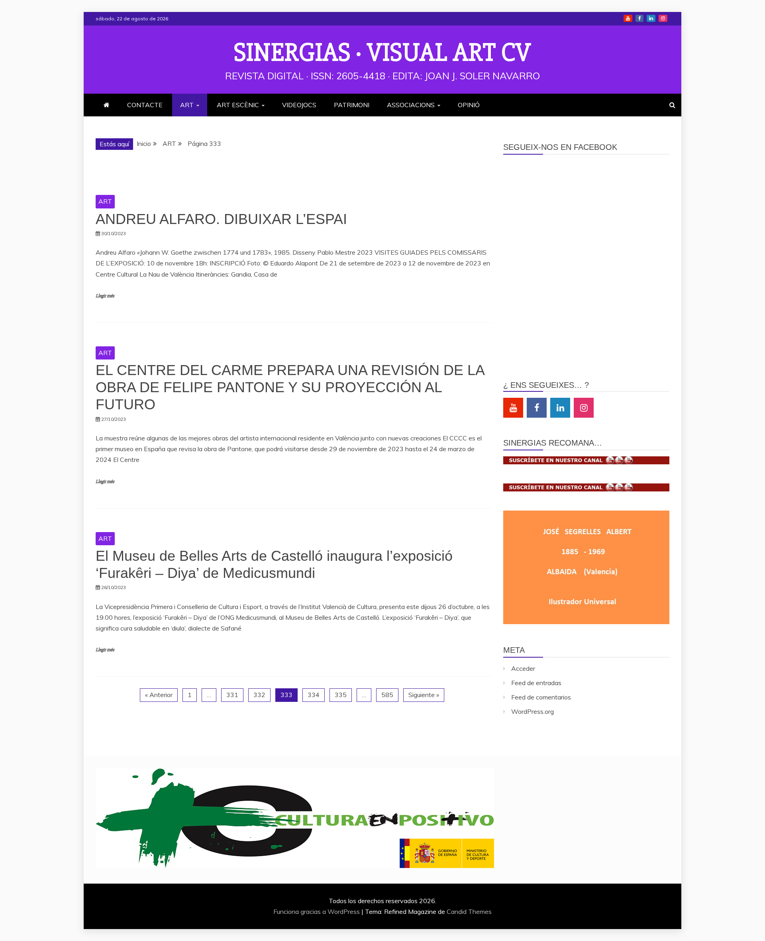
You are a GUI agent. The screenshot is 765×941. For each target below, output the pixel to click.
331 (232, 695)
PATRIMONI (351, 105)
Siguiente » (423, 695)
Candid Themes (469, 911)
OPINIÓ (469, 105)
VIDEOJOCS (299, 105)
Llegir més (105, 296)
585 (387, 695)
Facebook (639, 18)
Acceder (523, 668)
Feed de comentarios (541, 697)
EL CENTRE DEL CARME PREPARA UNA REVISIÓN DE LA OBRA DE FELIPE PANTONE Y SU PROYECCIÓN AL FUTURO (290, 387)
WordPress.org (532, 711)
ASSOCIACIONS (411, 105)
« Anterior (159, 695)
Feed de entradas (536, 683)
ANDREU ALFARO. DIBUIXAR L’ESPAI (221, 219)
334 (314, 695)
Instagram (663, 18)
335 (341, 695)
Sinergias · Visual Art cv (382, 52)
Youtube (628, 18)
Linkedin (651, 18)
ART (187, 105)
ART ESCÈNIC (238, 105)
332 (259, 695)
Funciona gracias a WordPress (317, 911)
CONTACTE (145, 105)
